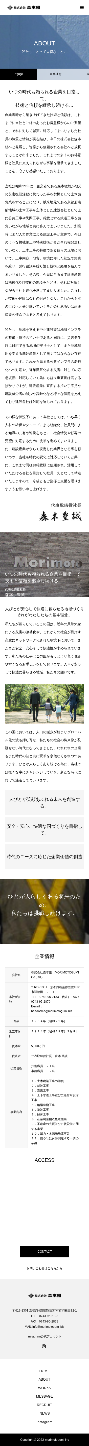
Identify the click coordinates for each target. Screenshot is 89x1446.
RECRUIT (44, 1405)
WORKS (44, 1388)
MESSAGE (44, 1396)
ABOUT (44, 1379)
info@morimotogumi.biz (48, 1326)
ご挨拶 (18, 74)
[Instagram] (44, 1346)
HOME (44, 1371)
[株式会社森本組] (39, 7)
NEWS (45, 1413)
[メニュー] (81, 7)
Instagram (44, 1422)
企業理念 (56, 74)
